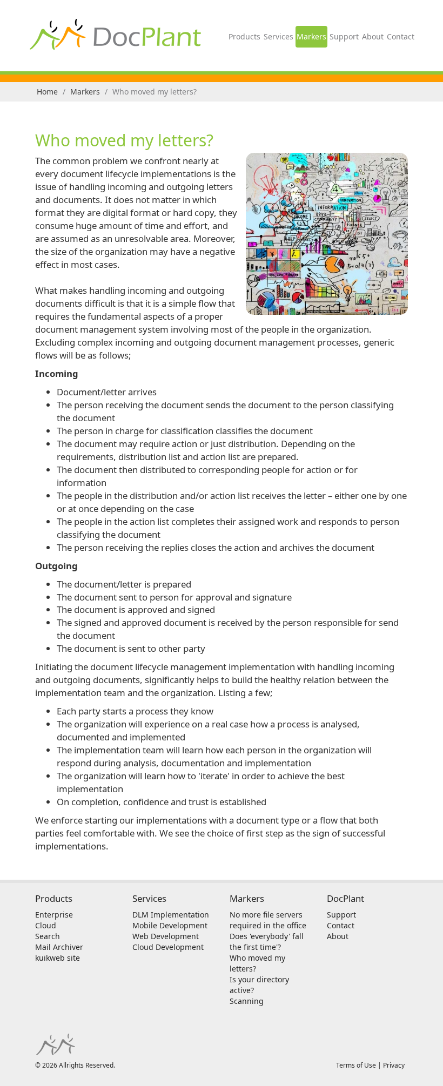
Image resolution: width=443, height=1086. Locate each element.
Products (244, 36)
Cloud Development (168, 947)
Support (344, 36)
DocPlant (345, 898)
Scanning (247, 1001)
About (373, 36)
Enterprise (54, 914)
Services (278, 36)
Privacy (394, 1065)
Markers (311, 36)
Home (47, 91)
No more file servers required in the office (268, 919)
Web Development (165, 936)
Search (47, 936)
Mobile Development (169, 925)
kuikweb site (57, 958)
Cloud (45, 925)
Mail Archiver (59, 947)
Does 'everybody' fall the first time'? (267, 941)
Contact (400, 36)
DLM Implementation (170, 914)
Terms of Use (356, 1065)
